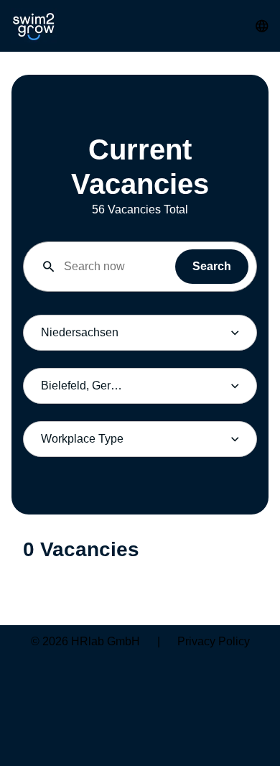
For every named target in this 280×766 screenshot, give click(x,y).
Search (211, 266)
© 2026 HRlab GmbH (85, 641)
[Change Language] (262, 25)
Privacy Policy (213, 641)
